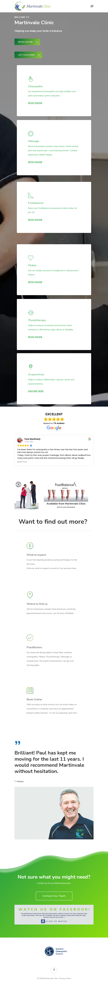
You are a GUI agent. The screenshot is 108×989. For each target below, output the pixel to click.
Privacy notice (65, 978)
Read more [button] (22, 462)
